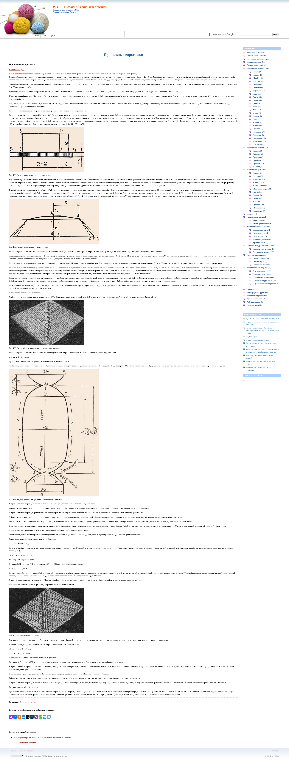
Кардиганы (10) (259, 138)
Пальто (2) (257, 198)
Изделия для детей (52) (256, 169)
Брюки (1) (257, 119)
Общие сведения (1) (261, 258)
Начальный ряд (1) (261, 233)
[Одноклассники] (19, 717)
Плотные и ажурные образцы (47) (260, 245)
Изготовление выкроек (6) (257, 255)
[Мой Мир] (23, 717)
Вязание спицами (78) (256, 62)
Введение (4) (252, 214)
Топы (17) (257, 109)
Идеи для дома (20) (254, 305)
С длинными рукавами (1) (263, 277)
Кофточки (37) (259, 90)
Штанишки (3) (259, 208)
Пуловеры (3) (258, 163)
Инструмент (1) (259, 220)
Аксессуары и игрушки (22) (258, 292)
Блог (44, 35)
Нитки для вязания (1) (262, 223)
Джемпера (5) (258, 135)
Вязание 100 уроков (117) (257, 295)
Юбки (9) (257, 106)
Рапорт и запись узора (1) (263, 249)
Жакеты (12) (258, 201)
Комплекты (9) (259, 211)
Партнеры (30, 750)
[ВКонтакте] (15, 717)
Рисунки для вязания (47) (263, 252)
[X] (28, 717)
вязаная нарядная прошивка (25, 742)
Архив (52, 35)
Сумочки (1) (258, 128)
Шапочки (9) (258, 87)
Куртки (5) (257, 116)
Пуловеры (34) (259, 132)
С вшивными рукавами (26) (264, 280)
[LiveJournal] (32, 717)
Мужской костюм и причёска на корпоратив (262, 318)
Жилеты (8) (257, 151)
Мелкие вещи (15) (260, 185)
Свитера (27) (258, 84)
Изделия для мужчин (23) (257, 147)
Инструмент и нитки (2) (256, 217)
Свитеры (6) (258, 154)
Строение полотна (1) (261, 230)
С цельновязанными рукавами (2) (265, 285)
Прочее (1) (251, 289)
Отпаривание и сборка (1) (263, 274)
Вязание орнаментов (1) (262, 239)
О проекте (21, 750)
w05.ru (276, 756)
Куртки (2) (257, 195)
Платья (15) (258, 75)
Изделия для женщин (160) (258, 68)
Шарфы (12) (258, 78)
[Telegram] (49, 717)
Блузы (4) (257, 113)
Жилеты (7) (257, 125)
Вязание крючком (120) (256, 65)
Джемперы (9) (258, 157)
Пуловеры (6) (258, 204)
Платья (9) (257, 173)
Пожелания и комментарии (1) (259, 59)
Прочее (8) (257, 160)
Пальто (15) (257, 100)
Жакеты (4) (257, 166)
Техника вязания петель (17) (258, 226)
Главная (36, 35)
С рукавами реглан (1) (262, 271)
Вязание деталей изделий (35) (259, 267)
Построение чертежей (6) (263, 264)
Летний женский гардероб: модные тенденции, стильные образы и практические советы (262, 330)
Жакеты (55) (258, 81)
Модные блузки (252, 336)
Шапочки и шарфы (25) (262, 189)
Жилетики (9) (258, 182)
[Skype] (44, 717)
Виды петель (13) (260, 236)
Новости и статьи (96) (255, 52)
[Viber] (36, 717)
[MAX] (11, 717)
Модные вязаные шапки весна (257, 340)
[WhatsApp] (40, 717)
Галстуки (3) (258, 94)
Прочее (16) (257, 192)
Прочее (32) (257, 97)
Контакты (275, 750)
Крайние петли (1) (260, 242)
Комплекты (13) (259, 141)
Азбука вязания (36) (255, 302)
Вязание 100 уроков (28, 702)
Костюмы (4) (258, 176)
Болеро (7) (257, 71)
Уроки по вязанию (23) (256, 298)
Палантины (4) (259, 144)
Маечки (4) (257, 122)
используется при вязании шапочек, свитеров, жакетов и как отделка (42, 737)
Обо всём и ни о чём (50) (256, 55)
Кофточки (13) (259, 179)
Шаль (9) (256, 103)
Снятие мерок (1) (260, 261)
